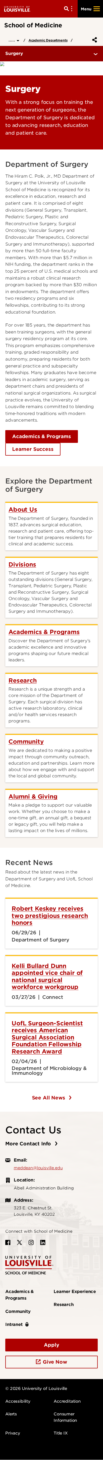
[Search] (69, 9)
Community (18, 1311)
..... (12, 39)
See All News (49, 1098)
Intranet (14, 1324)
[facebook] (8, 1242)
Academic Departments (48, 40)
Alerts (11, 1414)
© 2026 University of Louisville (36, 1388)
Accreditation (67, 1401)
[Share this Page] (93, 39)
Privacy (12, 1433)
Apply (51, 1345)
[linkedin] (42, 1242)
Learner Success (33, 449)
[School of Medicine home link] (29, 1264)
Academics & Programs (41, 436)
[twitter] (19, 1242)
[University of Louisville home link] (17, 8)
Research (64, 1304)
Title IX (61, 1433)
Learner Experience (75, 1291)
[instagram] (31, 1242)
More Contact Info (29, 1143)
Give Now (55, 1362)
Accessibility (17, 1401)
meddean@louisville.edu (38, 1168)
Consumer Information (65, 1417)
